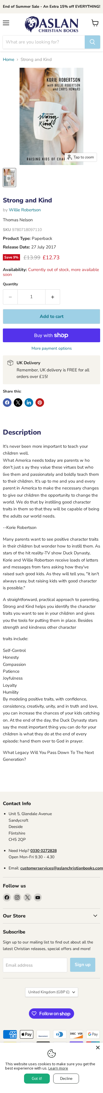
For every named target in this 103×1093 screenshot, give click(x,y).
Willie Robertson (25, 210)
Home (8, 59)
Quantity (10, 284)
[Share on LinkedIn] (29, 402)
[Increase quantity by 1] (52, 296)
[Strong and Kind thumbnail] (9, 177)
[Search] (92, 42)
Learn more (58, 1068)
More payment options (51, 348)
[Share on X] (18, 402)
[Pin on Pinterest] (39, 402)
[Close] (98, 1047)
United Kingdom (49, 992)
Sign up (83, 964)
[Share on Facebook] (7, 402)
